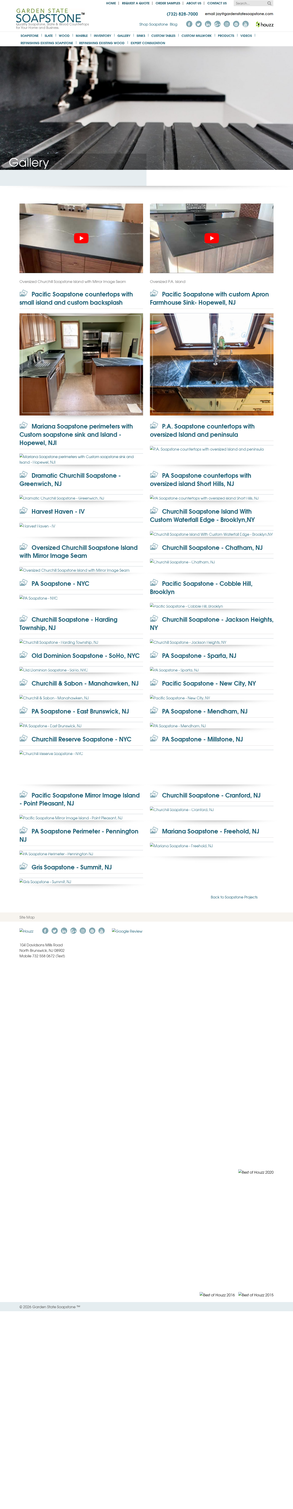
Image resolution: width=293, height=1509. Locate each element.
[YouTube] (245, 23)
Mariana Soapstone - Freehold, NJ (209, 831)
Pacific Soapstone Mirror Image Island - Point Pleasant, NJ (79, 799)
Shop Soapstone (153, 24)
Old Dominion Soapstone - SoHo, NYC (85, 655)
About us (193, 2)
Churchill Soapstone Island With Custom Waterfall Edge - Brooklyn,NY (202, 515)
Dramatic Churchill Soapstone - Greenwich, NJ (70, 479)
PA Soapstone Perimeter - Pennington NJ (78, 835)
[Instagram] (226, 23)
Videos (246, 35)
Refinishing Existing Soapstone (47, 42)
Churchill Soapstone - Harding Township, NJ (68, 623)
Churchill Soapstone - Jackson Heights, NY (212, 623)
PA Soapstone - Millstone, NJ (201, 739)
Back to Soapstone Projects (234, 897)
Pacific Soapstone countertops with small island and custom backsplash (76, 298)
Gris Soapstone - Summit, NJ (71, 867)
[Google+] (217, 23)
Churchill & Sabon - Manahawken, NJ (84, 683)
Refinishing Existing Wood (102, 42)
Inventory (102, 35)
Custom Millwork (197, 35)
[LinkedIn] (208, 23)
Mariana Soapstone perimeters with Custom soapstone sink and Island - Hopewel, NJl (76, 434)
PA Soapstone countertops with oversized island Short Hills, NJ (200, 479)
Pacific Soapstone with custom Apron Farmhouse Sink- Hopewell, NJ (209, 298)
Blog (173, 24)
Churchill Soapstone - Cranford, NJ (210, 795)
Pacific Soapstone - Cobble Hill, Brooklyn (201, 587)
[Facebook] (189, 23)
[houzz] (265, 23)
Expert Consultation (148, 42)
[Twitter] (198, 23)
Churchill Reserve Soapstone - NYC (80, 739)
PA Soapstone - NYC (59, 583)
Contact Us (217, 2)
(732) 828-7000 (182, 13)
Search (269, 3)
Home (111, 2)
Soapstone (29, 35)
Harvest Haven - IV (57, 511)
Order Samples (168, 2)
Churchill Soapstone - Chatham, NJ (211, 547)
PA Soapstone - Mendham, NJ (203, 711)
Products (226, 35)
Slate (49, 35)
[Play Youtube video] (81, 238)
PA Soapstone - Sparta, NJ (198, 655)
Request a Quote (135, 2)
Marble (82, 35)
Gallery (123, 35)
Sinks (141, 35)
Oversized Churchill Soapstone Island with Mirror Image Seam (78, 551)
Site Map (27, 917)
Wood (64, 35)
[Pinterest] (236, 23)
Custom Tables (163, 35)
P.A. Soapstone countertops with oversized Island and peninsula (202, 430)
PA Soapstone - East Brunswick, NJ (79, 711)
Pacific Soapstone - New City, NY (208, 683)
